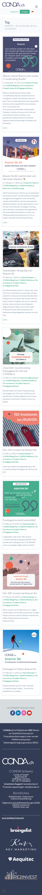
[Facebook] (12, 713)
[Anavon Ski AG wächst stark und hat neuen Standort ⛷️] (21, 154)
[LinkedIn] (18, 713)
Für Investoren (27, 85)
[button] (4, 891)
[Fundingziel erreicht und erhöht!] (21, 499)
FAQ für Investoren (21, 805)
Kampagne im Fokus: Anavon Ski (19, 668)
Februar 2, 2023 (11, 277)
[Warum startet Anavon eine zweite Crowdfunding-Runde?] (21, 54)
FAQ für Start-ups (21, 807)
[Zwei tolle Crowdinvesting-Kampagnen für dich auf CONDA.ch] (21, 346)
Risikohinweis (15, 796)
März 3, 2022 (10, 453)
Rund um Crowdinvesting (13, 188)
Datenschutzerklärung (21, 798)
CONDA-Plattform (26, 185)
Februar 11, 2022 (12, 673)
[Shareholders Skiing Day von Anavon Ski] (21, 249)
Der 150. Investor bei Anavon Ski (20, 449)
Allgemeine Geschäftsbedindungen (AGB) (21, 802)
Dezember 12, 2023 (13, 83)
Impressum (28, 796)
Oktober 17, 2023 (12, 183)
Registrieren (15, 12)
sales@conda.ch (32, 787)
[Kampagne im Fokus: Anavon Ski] (21, 647)
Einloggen (24, 12)
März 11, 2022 (11, 378)
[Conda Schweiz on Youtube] (29, 713)
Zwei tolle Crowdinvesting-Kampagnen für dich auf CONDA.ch (17, 370)
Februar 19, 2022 (12, 524)
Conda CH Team (31, 83)
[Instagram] (23, 713)
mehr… (6, 128)
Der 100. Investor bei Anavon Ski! (20, 593)
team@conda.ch (30, 784)
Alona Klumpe (27, 277)
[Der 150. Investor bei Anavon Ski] (21, 428)
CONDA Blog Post (12, 85)
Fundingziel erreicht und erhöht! (19, 520)
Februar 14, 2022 (12, 597)
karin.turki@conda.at (29, 378)
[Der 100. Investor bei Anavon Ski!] (21, 572)
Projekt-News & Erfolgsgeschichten (18, 88)
